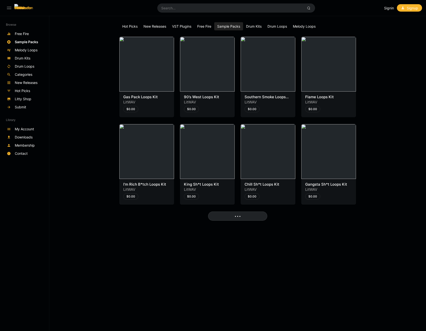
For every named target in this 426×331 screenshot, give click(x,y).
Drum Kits (254, 26)
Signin (389, 8)
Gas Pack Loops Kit (140, 97)
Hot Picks (130, 26)
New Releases (154, 26)
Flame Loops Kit (319, 97)
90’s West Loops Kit (201, 97)
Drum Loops (277, 26)
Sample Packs (228, 26)
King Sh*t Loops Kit (201, 184)
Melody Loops (304, 26)
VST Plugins (181, 26)
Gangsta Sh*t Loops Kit (326, 184)
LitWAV (129, 102)
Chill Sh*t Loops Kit (262, 184)
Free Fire (204, 26)
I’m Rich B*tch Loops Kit (144, 184)
